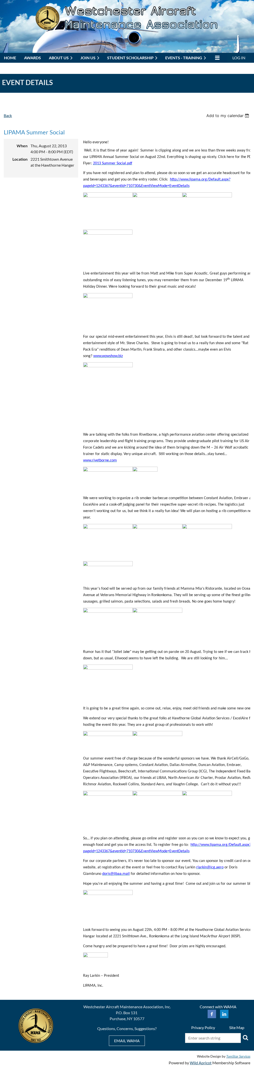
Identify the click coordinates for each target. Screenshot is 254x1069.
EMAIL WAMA (127, 1040)
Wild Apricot (201, 1062)
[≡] (216, 57)
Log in (238, 57)
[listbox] (228, 116)
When (22, 145)
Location (20, 159)
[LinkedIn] (224, 1014)
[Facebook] (212, 1014)
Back (8, 115)
